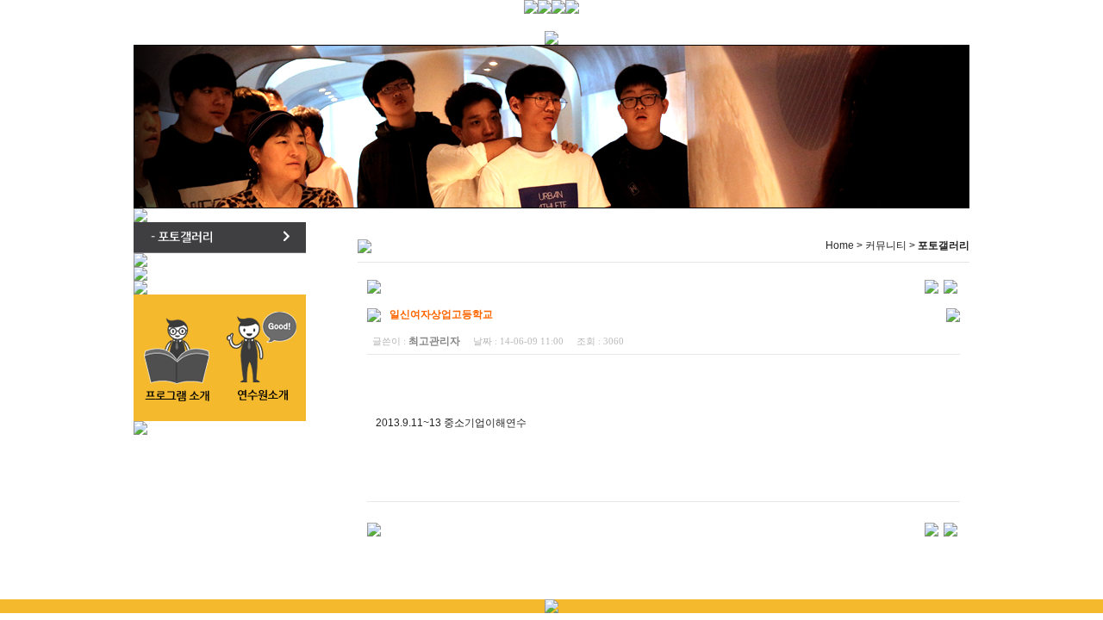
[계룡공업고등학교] (931, 286)
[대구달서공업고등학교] (950, 286)
